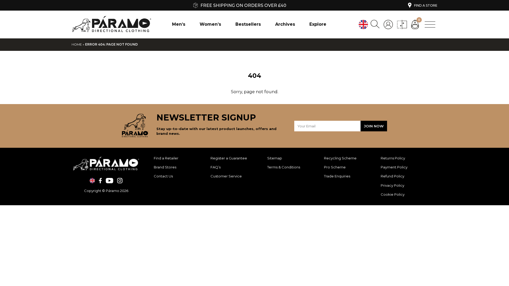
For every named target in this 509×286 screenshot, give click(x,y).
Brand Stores (165, 167)
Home (77, 44)
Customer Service (226, 176)
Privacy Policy (392, 185)
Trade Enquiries (337, 176)
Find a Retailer (166, 158)
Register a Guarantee (228, 158)
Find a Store (425, 5)
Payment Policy (394, 167)
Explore (317, 24)
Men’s (178, 24)
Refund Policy (393, 176)
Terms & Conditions (283, 167)
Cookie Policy (393, 194)
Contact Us (163, 176)
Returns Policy (393, 158)
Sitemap (274, 158)
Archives (285, 24)
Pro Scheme (335, 167)
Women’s (210, 24)
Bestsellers (248, 24)
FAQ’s (215, 167)
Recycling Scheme (340, 158)
